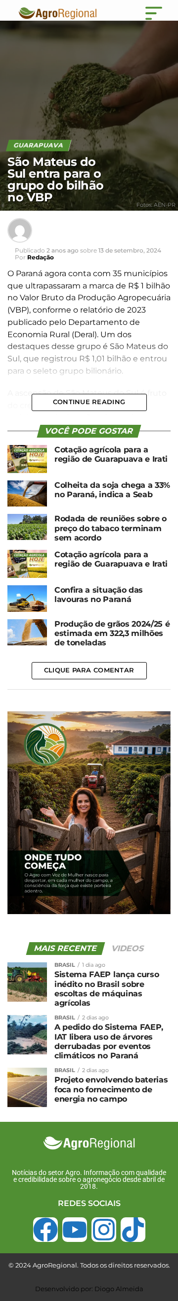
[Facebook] (45, 1229)
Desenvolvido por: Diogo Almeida (89, 1289)
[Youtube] (74, 1229)
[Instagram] (103, 1229)
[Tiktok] (133, 1229)
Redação (40, 257)
